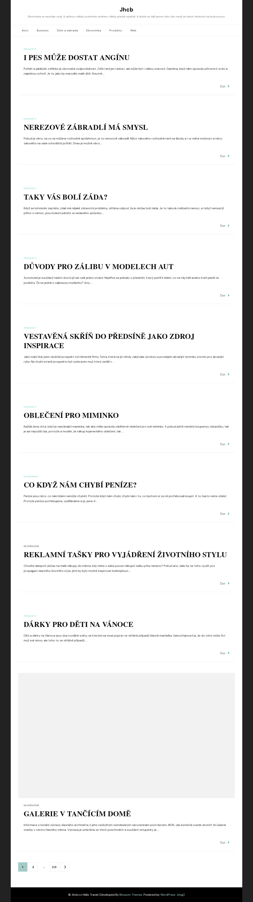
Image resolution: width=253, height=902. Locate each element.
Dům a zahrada (67, 30)
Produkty (115, 30)
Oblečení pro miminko (71, 415)
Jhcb (126, 9)
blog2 (181, 895)
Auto (25, 30)
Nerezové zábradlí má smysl (86, 126)
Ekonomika (93, 30)
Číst (223, 86)
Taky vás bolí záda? (65, 196)
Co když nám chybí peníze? (80, 484)
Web (133, 30)
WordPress (167, 895)
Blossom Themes (130, 895)
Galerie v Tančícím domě (77, 813)
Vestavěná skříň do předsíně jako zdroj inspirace (109, 341)
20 (55, 867)
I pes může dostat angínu (77, 57)
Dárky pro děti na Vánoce (78, 624)
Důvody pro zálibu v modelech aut (99, 266)
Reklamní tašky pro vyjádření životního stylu (125, 554)
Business (43, 30)
